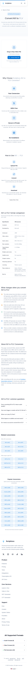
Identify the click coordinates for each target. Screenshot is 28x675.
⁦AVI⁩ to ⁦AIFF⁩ (20, 442)
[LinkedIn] (22, 554)
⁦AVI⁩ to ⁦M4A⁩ (7, 450)
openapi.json (13, 658)
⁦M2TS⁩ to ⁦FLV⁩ (7, 463)
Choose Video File (15, 57)
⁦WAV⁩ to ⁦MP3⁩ (20, 487)
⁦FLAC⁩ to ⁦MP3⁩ (7, 491)
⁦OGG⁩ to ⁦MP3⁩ (7, 496)
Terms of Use (5, 625)
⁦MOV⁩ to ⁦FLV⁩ (20, 467)
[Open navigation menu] (24, 3)
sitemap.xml (17, 659)
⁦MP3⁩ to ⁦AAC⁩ (7, 504)
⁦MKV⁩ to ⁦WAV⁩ (20, 525)
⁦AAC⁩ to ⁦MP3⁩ (20, 496)
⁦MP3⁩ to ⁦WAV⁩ (7, 487)
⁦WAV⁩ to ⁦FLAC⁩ (21, 500)
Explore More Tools (14, 199)
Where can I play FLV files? (8, 414)
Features (4, 563)
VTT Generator (6, 597)
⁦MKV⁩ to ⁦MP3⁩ (7, 516)
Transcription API (6, 576)
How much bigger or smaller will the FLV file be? (13, 410)
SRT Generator (6, 594)
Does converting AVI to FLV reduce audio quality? (11, 405)
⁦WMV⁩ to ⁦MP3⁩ (21, 521)
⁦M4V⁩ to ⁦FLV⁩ (20, 463)
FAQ (3, 606)
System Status (6, 612)
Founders (4, 615)
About (3, 618)
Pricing (4, 567)
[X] (3, 554)
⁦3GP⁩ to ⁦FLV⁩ (7, 459)
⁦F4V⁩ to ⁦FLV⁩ (20, 459)
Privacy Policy (6, 622)
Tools (3, 570)
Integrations (5, 573)
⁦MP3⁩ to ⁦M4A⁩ (7, 500)
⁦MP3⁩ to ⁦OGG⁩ (21, 508)
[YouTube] (12, 554)
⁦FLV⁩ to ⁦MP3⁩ (7, 521)
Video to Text (5, 591)
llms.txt (18, 658)
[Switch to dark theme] (21, 3)
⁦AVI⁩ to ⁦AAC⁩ (7, 442)
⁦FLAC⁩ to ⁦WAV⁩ (21, 504)
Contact (4, 609)
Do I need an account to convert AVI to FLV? (12, 422)
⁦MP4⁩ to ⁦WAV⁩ (7, 525)
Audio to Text (5, 588)
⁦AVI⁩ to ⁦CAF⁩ (7, 446)
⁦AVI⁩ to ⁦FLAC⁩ (20, 446)
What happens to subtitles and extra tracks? (12, 418)
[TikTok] (17, 554)
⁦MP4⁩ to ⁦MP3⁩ (7, 512)
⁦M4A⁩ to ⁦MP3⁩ (20, 491)
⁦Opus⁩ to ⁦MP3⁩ (7, 508)
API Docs (4, 579)
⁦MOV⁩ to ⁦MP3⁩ (21, 516)
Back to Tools (6, 10)
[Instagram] (8, 554)
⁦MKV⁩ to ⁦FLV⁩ (7, 467)
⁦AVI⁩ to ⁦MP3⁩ (20, 450)
